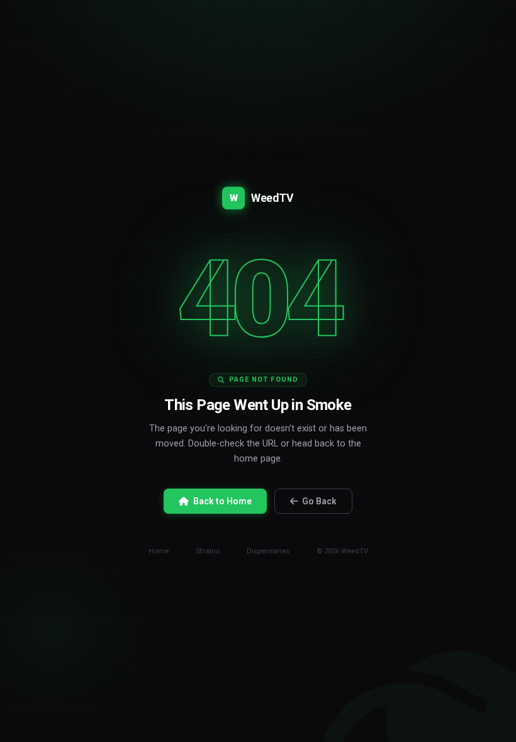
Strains (208, 550)
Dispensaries (268, 550)
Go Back (319, 501)
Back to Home (222, 501)
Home (159, 550)
